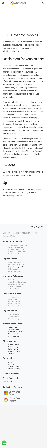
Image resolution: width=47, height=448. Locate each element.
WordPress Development (16, 265)
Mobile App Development (17, 249)
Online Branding (13, 319)
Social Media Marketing (16, 284)
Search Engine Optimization (17, 282)
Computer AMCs (13, 330)
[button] (4, 3)
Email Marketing (13, 288)
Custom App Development (17, 252)
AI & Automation (13, 336)
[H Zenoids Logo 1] (18, 3)
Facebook (16, 233)
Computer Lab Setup (15, 332)
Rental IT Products (14, 327)
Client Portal (12, 364)
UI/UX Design (12, 299)
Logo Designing (13, 297)
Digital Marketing (14, 280)
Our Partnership (13, 349)
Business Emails (13, 314)
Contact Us (11, 353)
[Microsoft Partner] (23, 392)
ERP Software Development (17, 245)
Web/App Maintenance (16, 254)
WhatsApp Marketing (15, 286)
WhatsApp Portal (14, 366)
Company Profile (13, 345)
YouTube (35, 233)
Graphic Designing (14, 301)
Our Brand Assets (14, 369)
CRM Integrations (14, 271)
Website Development (15, 247)
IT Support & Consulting (16, 334)
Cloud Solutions (13, 317)
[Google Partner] (23, 399)
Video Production (14, 304)
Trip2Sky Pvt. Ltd (9, 381)
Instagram (25, 233)
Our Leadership (13, 347)
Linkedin (6, 233)
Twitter (6, 236)
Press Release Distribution (17, 306)
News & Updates (14, 351)
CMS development (14, 269)
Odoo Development (14, 262)
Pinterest (14, 236)
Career (10, 362)
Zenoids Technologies (11, 378)
